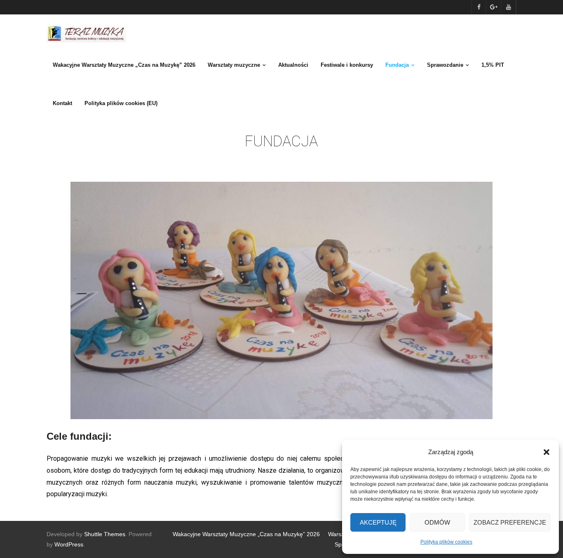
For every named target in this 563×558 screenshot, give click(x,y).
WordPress (68, 544)
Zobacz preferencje (510, 522)
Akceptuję (378, 522)
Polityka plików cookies (446, 542)
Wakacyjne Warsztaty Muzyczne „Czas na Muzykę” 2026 (246, 534)
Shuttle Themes (104, 534)
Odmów (437, 522)
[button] (546, 452)
